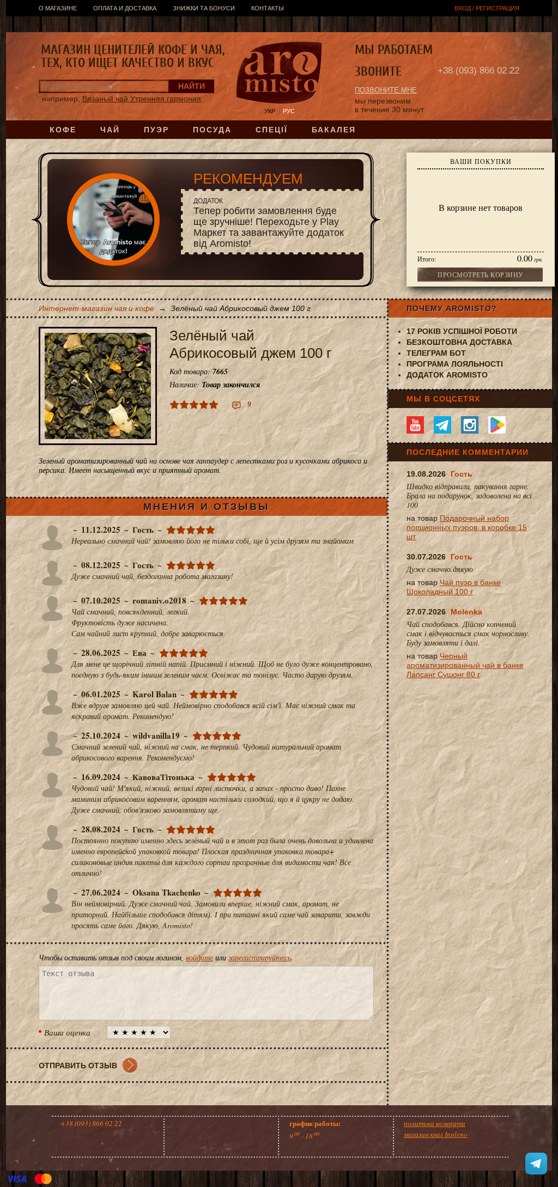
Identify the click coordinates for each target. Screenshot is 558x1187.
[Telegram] (442, 425)
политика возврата (434, 1123)
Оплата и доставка (124, 8)
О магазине (58, 8)
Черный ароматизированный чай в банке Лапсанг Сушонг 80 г (465, 665)
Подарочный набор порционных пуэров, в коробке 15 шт (467, 527)
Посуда (212, 129)
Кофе (63, 129)
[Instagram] (469, 425)
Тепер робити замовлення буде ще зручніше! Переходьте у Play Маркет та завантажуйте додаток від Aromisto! (268, 223)
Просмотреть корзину (481, 274)
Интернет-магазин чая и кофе (96, 308)
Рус (289, 111)
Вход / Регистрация (486, 8)
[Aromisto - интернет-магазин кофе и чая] (279, 74)
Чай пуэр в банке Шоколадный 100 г (454, 587)
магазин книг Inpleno (436, 1134)
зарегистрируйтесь (259, 957)
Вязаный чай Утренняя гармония (141, 98)
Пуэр (156, 129)
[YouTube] (415, 425)
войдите (199, 957)
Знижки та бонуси (204, 8)
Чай (110, 129)
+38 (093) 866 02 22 (478, 70)
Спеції (272, 129)
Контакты (267, 8)
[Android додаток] (497, 425)
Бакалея (334, 129)
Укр (269, 111)
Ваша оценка (67, 1032)
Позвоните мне (386, 90)
